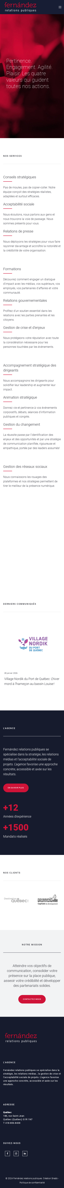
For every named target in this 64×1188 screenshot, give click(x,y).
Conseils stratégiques (19, 177)
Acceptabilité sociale (18, 204)
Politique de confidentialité (32, 1182)
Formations (12, 269)
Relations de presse (18, 231)
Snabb (55, 1178)
